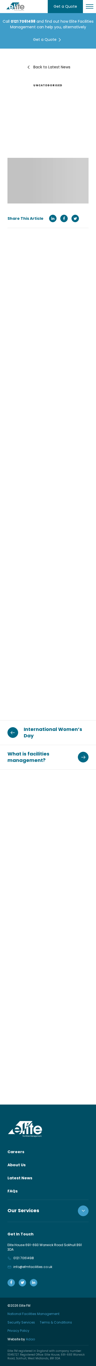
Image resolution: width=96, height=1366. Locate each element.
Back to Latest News (51, 67)
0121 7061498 (23, 21)
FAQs (12, 1191)
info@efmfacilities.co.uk (32, 1267)
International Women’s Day (53, 732)
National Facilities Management (33, 1314)
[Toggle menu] (89, 6)
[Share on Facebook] (64, 218)
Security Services (21, 1322)
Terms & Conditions (56, 1322)
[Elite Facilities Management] (15, 6)
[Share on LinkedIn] (53, 218)
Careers (15, 1151)
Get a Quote (65, 6)
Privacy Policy (18, 1330)
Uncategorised (47, 85)
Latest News (19, 1178)
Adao (21, 1339)
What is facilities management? (28, 757)
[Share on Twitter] (75, 218)
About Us (16, 1165)
